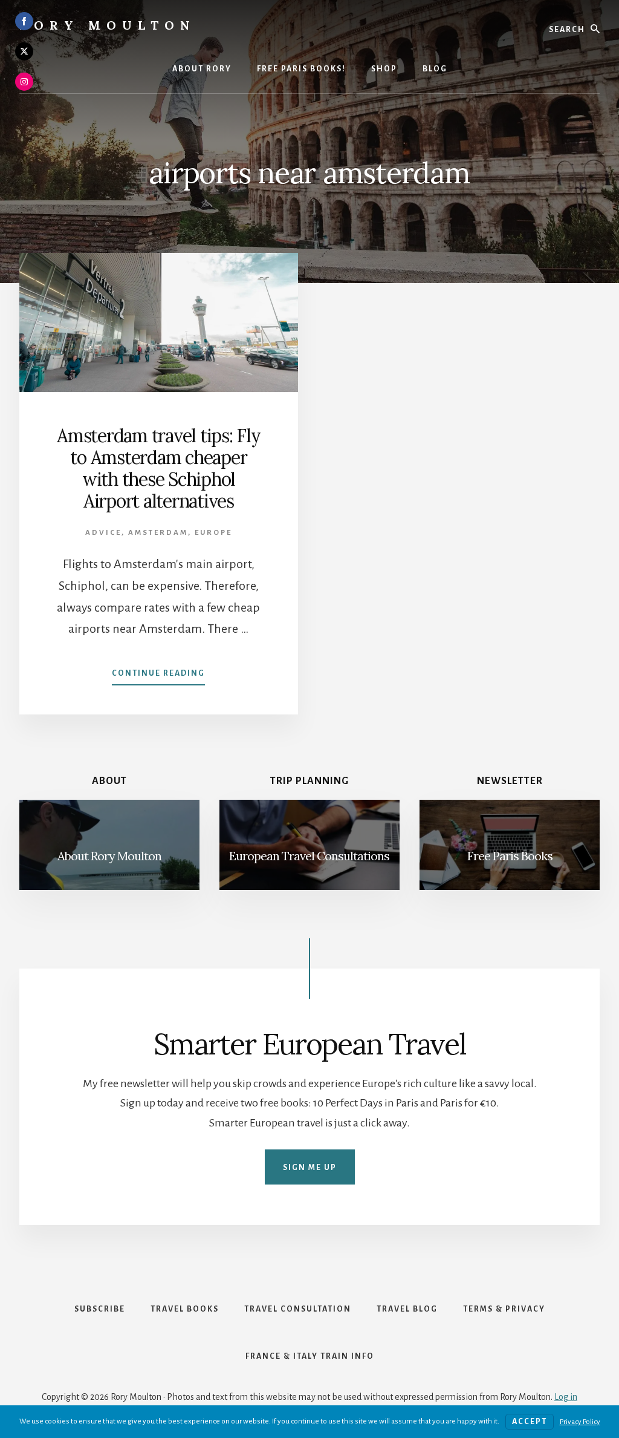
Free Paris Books (510, 855)
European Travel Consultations (309, 855)
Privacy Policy (580, 1422)
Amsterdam (158, 533)
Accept (529, 1421)
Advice (103, 533)
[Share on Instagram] (24, 82)
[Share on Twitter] (24, 51)
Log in (565, 1397)
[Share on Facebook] (24, 21)
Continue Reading (158, 676)
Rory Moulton (107, 25)
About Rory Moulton (109, 855)
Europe (213, 533)
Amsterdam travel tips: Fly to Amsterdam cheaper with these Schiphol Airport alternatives (159, 468)
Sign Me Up (310, 1167)
